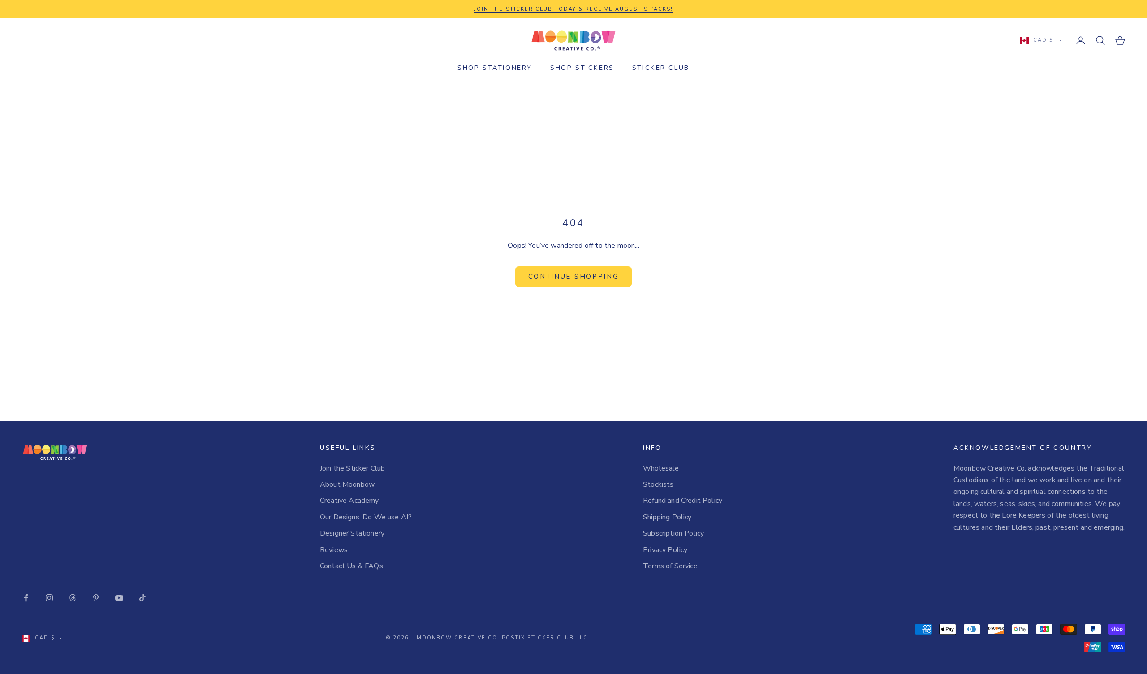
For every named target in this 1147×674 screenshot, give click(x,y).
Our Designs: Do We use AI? (366, 517)
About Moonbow (347, 484)
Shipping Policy (667, 517)
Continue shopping (573, 276)
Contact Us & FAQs (351, 566)
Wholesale (661, 468)
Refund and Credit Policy (682, 501)
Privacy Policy (665, 550)
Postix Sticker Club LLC (545, 638)
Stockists (658, 484)
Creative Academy (349, 501)
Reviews (334, 550)
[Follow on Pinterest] (95, 597)
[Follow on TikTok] (142, 597)
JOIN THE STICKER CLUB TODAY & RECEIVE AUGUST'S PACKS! (573, 9)
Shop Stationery (494, 67)
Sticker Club (661, 67)
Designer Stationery (352, 533)
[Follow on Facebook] (26, 597)
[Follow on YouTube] (119, 597)
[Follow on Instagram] (49, 597)
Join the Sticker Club (352, 468)
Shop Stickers (582, 67)
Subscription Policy (673, 533)
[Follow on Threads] (72, 597)
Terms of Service (670, 566)
